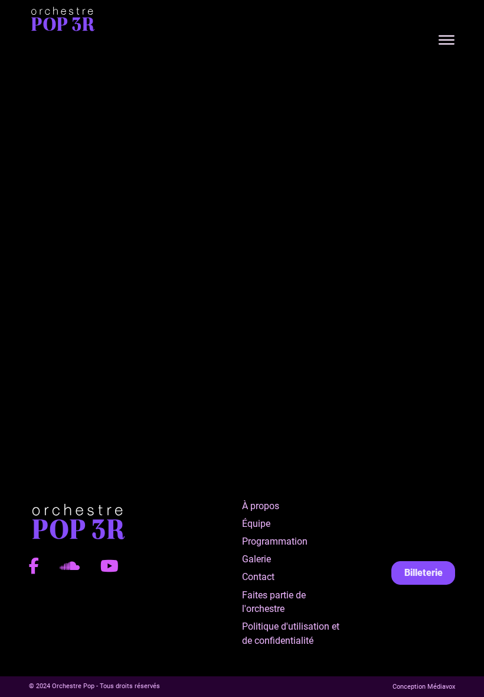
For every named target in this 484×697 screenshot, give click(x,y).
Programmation (275, 541)
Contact (258, 576)
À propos (260, 506)
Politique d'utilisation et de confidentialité (290, 633)
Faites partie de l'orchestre (274, 601)
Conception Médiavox (424, 687)
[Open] (446, 40)
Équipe (256, 523)
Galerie (256, 559)
